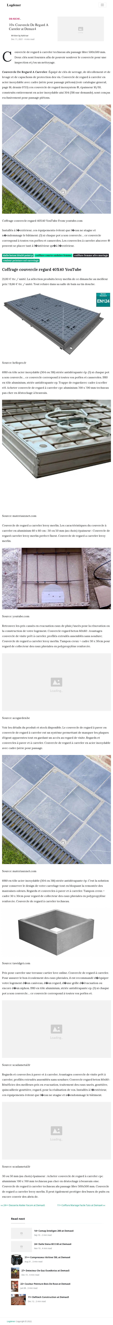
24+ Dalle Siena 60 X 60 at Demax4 (52, 1244)
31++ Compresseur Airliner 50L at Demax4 (47, 1257)
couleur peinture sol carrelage (21, 260)
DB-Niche (14, 18)
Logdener (11, 1321)
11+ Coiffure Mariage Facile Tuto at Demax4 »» (81, 1205)
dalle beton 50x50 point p (18, 255)
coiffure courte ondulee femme (53, 255)
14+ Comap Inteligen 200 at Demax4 (53, 1230)
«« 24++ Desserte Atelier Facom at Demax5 (23, 1205)
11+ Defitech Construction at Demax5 (48, 1297)
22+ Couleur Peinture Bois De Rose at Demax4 (45, 1283)
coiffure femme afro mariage (91, 255)
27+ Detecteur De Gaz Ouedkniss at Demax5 (45, 1270)
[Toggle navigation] (102, 5)
